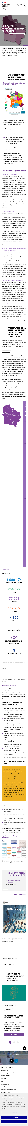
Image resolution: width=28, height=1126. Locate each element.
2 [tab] (14, 1042)
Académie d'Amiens (6, 350)
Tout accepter (14, 1122)
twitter (12, 1061)
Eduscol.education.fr (6, 1075)
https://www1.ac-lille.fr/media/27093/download (13, 901)
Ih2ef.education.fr (5, 1092)
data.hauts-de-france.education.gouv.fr (11, 677)
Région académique (7, 964)
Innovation (8, 1009)
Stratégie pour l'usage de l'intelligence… (13, 1017)
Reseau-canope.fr (5, 1084)
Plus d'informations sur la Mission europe (11, 832)
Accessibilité (21, 5)
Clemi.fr (3, 1087)
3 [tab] (18, 1042)
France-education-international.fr (9, 1089)
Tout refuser (14, 1117)
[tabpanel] (14, 1011)
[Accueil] (6, 6)
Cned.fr (3, 1081)
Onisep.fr (3, 1078)
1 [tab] (10, 1042)
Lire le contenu (14, 1034)
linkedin (16, 1061)
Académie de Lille (6, 352)
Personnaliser (14, 1113)
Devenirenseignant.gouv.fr (7, 1073)
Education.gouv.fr (5, 1070)
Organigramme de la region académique (13, 861)
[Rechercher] (18, 5)
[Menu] (24, 5)
